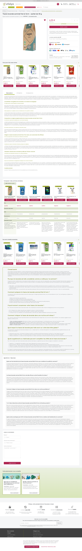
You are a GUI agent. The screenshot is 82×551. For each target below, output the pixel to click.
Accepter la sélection (32, 546)
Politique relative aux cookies (29, 543)
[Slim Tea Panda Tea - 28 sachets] (72, 190)
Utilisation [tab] (19, 93)
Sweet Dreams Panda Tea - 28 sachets (58, 78)
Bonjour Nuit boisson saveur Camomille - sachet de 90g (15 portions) (22, 197)
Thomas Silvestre (6, 486)
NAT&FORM (25, 16)
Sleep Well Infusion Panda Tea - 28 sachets (46, 78)
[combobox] (37, 4)
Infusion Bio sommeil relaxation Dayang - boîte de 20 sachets (71, 255)
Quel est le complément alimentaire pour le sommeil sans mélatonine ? (11, 483)
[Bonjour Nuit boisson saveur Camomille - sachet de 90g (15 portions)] (22, 190)
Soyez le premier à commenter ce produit (11, 16)
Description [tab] (9, 93)
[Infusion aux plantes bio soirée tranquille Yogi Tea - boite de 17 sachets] (47, 190)
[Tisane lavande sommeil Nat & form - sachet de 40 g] (10, 190)
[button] (45, 20)
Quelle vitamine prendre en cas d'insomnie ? (30, 482)
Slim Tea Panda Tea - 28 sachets (71, 197)
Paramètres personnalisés (48, 546)
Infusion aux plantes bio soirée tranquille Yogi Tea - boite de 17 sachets (47, 197)
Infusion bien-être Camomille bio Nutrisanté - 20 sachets (46, 255)
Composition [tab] (29, 93)
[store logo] (8, 4)
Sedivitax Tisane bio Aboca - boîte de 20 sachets (32, 255)
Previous (77, 62)
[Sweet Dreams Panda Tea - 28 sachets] (59, 190)
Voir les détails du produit (33, 16)
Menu (5, 7)
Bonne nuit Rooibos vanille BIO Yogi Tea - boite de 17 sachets (71, 78)
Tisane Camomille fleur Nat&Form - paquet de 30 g (8, 78)
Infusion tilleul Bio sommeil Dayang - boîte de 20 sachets (33, 78)
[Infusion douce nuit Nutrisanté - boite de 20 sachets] (35, 190)
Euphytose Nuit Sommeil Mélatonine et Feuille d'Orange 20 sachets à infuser (7, 255)
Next (78, 62)
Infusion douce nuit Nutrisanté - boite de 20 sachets (34, 197)
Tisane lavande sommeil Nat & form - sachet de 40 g (9, 197)
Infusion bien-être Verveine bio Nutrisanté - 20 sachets (20, 78)
